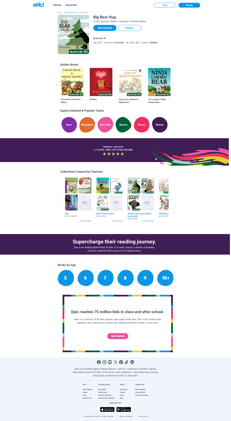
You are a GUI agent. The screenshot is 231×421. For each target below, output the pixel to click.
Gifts (84, 395)
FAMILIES (57, 5)
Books (85, 392)
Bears (59, 12)
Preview (129, 27)
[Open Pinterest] (121, 362)
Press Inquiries (140, 392)
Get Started (117, 336)
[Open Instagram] (104, 362)
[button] (78, 200)
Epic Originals (87, 389)
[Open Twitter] (115, 362)
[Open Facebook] (99, 362)
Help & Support (140, 389)
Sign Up (189, 5)
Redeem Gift (87, 398)
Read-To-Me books (70, 12)
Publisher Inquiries (141, 395)
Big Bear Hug (83, 12)
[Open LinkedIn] (132, 362)
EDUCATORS (71, 5)
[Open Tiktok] (126, 362)
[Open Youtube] (110, 362)
